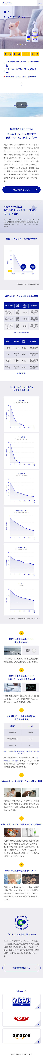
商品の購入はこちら (21, 190)
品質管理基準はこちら (21, 968)
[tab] (17, 44)
